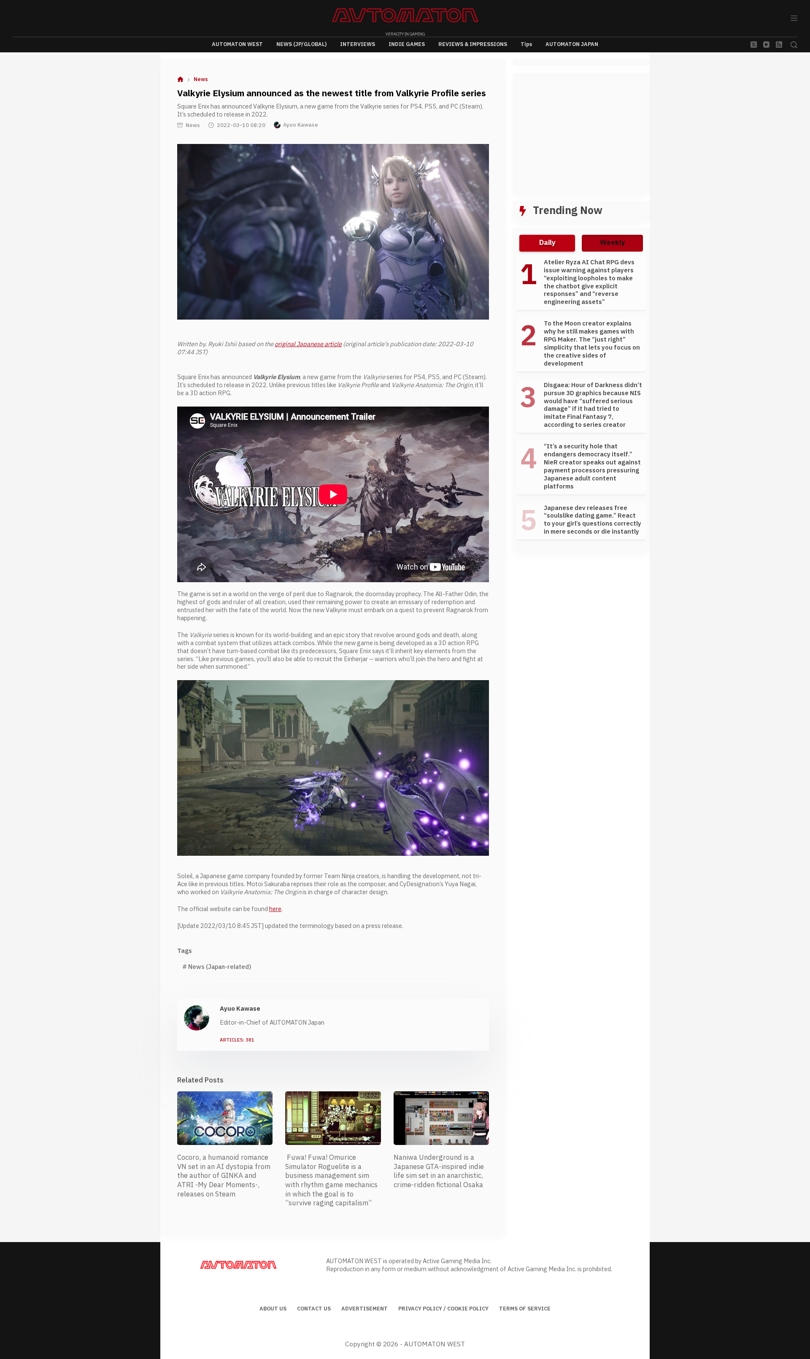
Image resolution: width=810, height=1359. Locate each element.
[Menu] (794, 18)
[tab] (547, 243)
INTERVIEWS (357, 44)
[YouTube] (766, 44)
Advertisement (364, 1309)
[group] (581, 401)
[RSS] (779, 44)
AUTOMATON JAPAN (571, 44)
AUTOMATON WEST (237, 44)
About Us (272, 1309)
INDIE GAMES (407, 44)
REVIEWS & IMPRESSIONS (472, 44)
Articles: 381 (237, 1040)
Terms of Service (525, 1309)
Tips (526, 44)
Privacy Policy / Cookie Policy (443, 1309)
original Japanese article (308, 344)
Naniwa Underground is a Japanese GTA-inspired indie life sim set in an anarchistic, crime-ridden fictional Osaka (439, 1171)
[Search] (794, 44)
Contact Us (314, 1309)
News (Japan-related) (216, 967)
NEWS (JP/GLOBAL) (301, 44)
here (275, 909)
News (193, 125)
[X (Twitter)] (754, 44)
